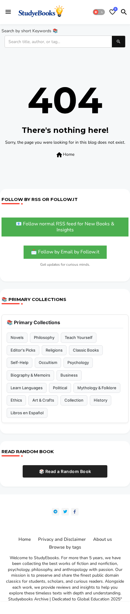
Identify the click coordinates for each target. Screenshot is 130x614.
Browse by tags (65, 547)
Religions (54, 350)
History (100, 400)
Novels (17, 337)
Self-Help (19, 362)
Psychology (78, 362)
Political (60, 387)
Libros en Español (27, 412)
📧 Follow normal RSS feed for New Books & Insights (65, 227)
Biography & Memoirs (30, 375)
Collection (73, 400)
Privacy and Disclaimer (62, 539)
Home (65, 154)
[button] (99, 12)
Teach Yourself (79, 337)
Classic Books (86, 350)
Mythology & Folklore (96, 387)
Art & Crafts (43, 400)
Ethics (16, 400)
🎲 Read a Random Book (65, 471)
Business (69, 375)
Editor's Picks (23, 350)
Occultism (48, 362)
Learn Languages (27, 387)
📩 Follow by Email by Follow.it (65, 252)
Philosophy (44, 337)
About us (102, 539)
